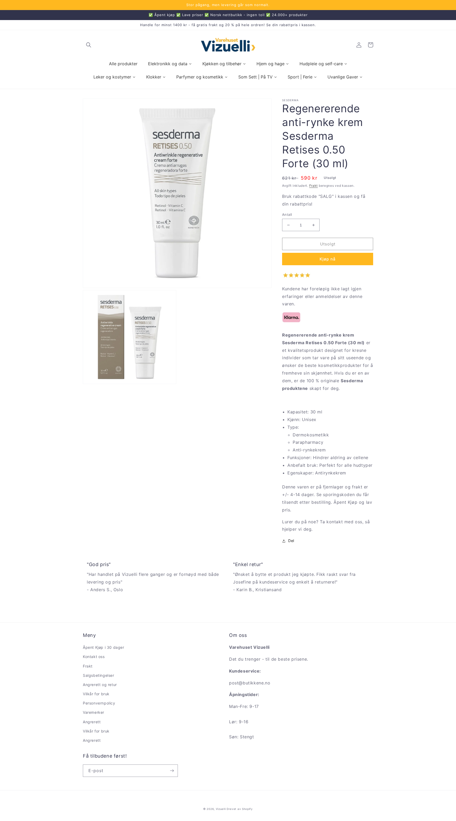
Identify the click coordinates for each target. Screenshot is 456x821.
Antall (287, 214)
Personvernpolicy (99, 703)
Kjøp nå (328, 259)
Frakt (313, 186)
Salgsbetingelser (98, 675)
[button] (88, 45)
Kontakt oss (94, 656)
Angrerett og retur (100, 684)
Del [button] (291, 541)
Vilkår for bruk (96, 694)
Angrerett (92, 722)
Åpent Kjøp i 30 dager (103, 647)
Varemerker (93, 712)
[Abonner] (172, 770)
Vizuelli (221, 808)
